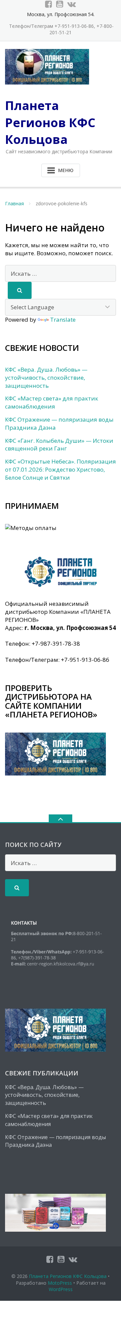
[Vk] (71, 4)
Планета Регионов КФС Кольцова (68, 1276)
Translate (63, 319)
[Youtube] (59, 4)
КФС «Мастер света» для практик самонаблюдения (51, 402)
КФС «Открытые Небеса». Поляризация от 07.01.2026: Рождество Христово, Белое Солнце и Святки (60, 469)
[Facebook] (48, 4)
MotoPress (60, 1283)
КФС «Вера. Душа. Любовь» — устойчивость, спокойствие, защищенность (46, 377)
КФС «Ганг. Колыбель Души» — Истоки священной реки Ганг (59, 444)
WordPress (61, 1289)
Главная (14, 203)
